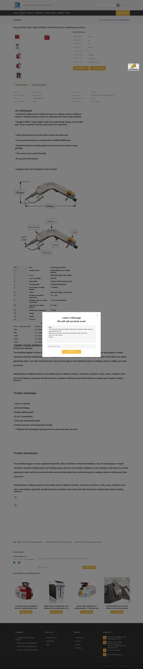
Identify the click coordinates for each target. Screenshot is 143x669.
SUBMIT (71, 352)
